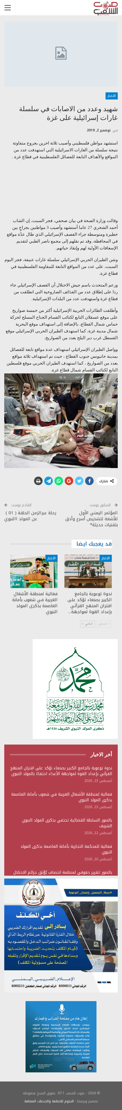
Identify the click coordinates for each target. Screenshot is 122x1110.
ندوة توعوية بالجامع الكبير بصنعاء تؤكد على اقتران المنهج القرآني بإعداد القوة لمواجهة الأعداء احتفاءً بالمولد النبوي (61, 771)
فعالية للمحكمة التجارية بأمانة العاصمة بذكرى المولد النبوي (66, 849)
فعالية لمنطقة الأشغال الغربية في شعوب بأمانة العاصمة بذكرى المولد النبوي (61, 797)
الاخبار (112, 96)
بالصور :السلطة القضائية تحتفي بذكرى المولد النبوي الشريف (67, 823)
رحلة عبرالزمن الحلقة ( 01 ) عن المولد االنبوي (30, 516)
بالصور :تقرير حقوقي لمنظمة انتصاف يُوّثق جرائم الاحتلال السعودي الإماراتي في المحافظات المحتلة (62, 875)
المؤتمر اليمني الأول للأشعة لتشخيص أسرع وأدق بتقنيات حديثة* (91, 519)
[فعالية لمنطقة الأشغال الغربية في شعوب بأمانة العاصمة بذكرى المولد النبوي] (34, 571)
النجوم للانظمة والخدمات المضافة (49, 1101)
